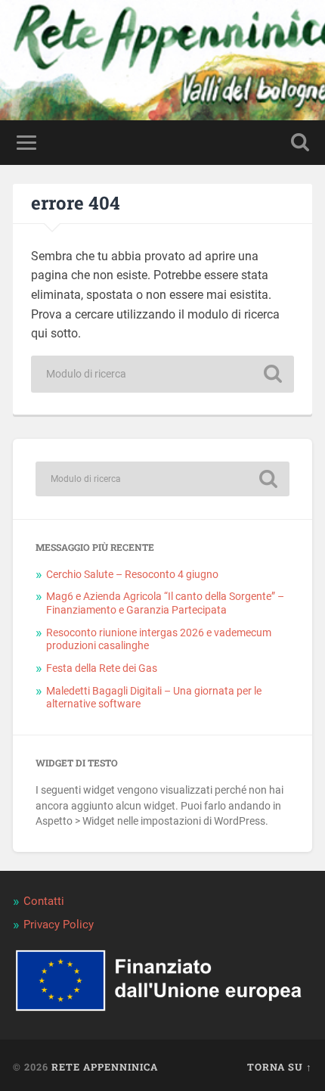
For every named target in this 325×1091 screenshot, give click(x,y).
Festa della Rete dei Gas (101, 668)
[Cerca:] (162, 374)
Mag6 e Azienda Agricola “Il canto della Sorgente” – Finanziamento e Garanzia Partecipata (165, 603)
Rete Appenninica (104, 1067)
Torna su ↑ (279, 1067)
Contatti (43, 901)
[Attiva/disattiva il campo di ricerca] (300, 142)
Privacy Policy (58, 924)
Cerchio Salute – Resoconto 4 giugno (132, 574)
